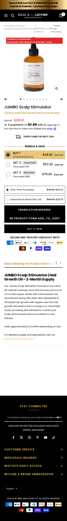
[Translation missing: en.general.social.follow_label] (13, 437)
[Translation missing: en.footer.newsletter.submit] (57, 417)
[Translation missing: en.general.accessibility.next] (61, 99)
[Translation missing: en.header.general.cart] (61, 15)
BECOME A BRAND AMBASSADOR (28, 474)
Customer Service (19, 449)
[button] (33, 125)
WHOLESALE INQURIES (20, 458)
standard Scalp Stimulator (19, 339)
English (10, 488)
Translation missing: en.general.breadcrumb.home (19, 27)
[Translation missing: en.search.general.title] (12, 15)
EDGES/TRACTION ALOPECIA (42, 30)
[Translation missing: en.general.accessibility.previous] (5, 99)
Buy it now (34, 228)
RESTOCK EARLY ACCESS (23, 466)
